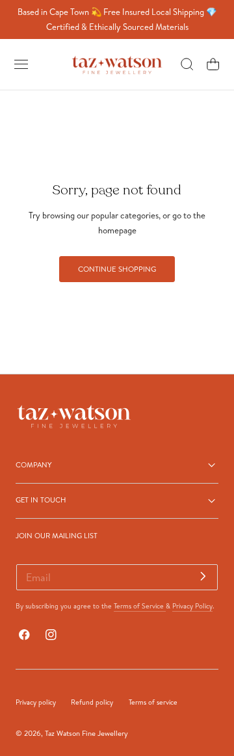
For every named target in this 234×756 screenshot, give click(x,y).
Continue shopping (117, 269)
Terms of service (153, 702)
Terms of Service (140, 605)
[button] (21, 64)
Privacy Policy (192, 605)
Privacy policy (36, 702)
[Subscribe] (203, 576)
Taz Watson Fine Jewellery (86, 733)
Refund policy (92, 702)
